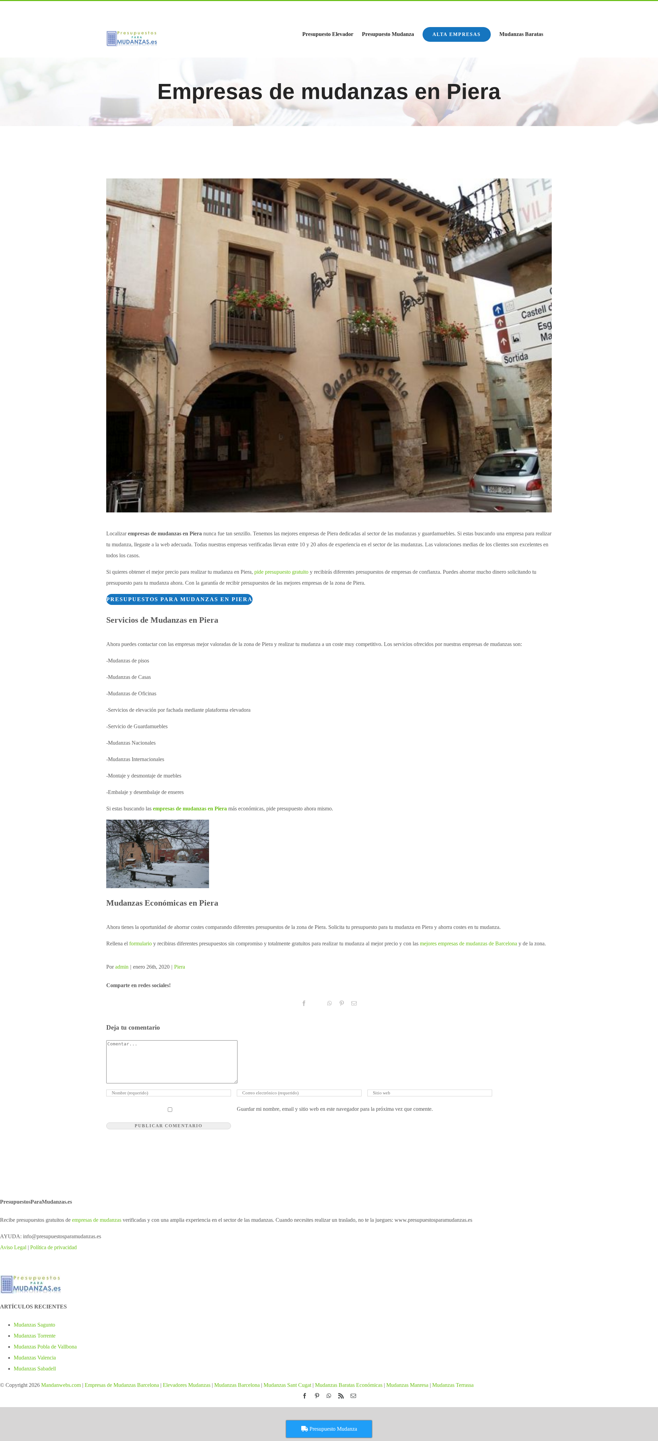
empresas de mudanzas (96, 1220)
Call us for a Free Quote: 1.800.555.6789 (153, 10)
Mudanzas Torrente (35, 1336)
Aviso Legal (13, 1247)
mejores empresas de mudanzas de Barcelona (468, 943)
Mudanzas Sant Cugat (287, 1385)
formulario (140, 943)
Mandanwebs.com (60, 1385)
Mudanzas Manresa (407, 1385)
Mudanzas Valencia (35, 1358)
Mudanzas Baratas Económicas (348, 1385)
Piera (179, 967)
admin (122, 967)
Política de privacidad (53, 1247)
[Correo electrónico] (549, 8)
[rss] (536, 8)
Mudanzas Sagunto (34, 1325)
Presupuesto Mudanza (332, 1429)
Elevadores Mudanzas (186, 1385)
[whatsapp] (524, 8)
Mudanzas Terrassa (453, 1385)
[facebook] (500, 8)
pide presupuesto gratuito (281, 572)
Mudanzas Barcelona (237, 1385)
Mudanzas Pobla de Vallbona (45, 1347)
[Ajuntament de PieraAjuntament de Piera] (329, 345)
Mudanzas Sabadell (35, 1368)
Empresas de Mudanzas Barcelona (122, 1385)
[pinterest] (512, 8)
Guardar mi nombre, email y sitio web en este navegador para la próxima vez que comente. (335, 1109)
